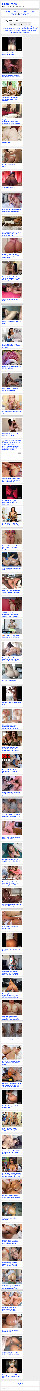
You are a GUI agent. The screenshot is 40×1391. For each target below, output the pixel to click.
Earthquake (6, 142)
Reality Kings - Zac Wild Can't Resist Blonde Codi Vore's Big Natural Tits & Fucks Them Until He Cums (11, 884)
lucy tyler (34, 27)
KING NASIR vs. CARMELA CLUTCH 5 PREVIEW (11, 389)
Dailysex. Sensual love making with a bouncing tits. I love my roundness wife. (11, 1018)
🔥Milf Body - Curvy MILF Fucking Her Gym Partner (10, 636)
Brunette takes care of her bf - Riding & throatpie (11, 905)
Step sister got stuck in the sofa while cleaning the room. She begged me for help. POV (11, 1287)
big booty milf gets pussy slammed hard (10, 1330)
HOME (8, 12)
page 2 (20, 1383)
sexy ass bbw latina (9, 28)
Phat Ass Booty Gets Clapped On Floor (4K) (9, 1129)
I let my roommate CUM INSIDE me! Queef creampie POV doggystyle (11, 1376)
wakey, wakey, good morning (11, 1039)
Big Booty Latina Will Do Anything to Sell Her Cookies (11, 860)
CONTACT (24, 14)
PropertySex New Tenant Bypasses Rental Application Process (11, 345)
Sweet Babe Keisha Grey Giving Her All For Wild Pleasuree (10, 771)
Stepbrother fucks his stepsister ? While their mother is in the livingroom (11, 121)
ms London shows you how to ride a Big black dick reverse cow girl (11, 233)
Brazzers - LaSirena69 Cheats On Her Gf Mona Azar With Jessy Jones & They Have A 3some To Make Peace (12, 1086)
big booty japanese (22, 32)
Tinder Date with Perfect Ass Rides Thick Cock (11, 53)
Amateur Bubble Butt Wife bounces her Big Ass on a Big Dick (10, 1152)
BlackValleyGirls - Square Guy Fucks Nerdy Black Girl (11, 75)
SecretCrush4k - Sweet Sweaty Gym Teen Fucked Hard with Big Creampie (10, 973)
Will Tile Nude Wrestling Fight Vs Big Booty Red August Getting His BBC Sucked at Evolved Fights (10, 615)
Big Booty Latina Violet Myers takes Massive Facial (11, 1196)
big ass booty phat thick (22, 30)
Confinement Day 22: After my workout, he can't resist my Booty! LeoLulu (11, 480)
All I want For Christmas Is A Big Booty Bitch (11, 367)
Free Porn (9, 4)
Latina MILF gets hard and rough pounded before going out (12, 793)
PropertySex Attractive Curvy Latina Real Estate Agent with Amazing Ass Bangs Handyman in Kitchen (11, 996)
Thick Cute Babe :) (8, 187)
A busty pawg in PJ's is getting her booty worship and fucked (11, 256)
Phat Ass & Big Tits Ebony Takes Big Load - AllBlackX (11, 591)
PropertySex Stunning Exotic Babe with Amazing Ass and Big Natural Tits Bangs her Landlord (11, 1175)
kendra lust (17, 27)
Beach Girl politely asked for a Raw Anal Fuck (11, 837)
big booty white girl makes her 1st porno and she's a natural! (11, 1062)
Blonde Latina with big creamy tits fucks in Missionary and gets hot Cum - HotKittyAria (10, 727)
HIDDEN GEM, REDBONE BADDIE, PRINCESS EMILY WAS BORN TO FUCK (10, 1242)
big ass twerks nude (9, 680)
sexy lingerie (26, 27)
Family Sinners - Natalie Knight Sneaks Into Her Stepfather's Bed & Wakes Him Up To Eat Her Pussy (10, 750)
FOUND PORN (20, 12)
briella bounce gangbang (25, 28)
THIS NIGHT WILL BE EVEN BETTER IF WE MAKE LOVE (11, 815)
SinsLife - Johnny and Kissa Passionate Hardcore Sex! (11, 210)
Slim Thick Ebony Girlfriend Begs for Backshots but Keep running (11, 502)
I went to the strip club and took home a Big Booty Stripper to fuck (11, 547)
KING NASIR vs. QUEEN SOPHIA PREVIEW (10, 434)
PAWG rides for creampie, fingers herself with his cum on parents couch (11, 448)
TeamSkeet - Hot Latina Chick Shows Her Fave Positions (10, 99)
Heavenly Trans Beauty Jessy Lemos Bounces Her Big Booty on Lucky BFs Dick (11, 279)
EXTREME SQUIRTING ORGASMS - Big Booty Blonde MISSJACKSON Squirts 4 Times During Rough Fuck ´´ (9, 1266)
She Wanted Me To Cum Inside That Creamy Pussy (11, 1353)
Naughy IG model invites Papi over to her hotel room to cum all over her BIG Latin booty (11, 660)
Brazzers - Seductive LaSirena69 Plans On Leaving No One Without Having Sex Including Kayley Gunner (11, 1311)
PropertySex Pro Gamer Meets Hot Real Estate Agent (11, 524)
